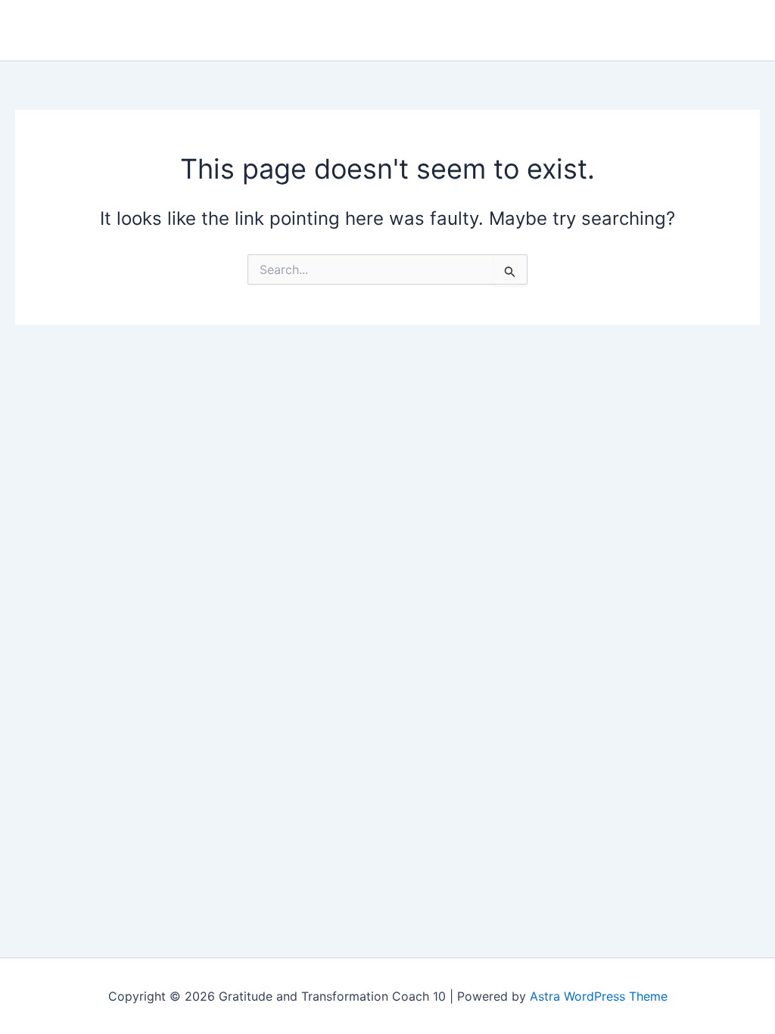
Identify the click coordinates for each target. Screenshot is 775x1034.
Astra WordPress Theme (599, 996)
